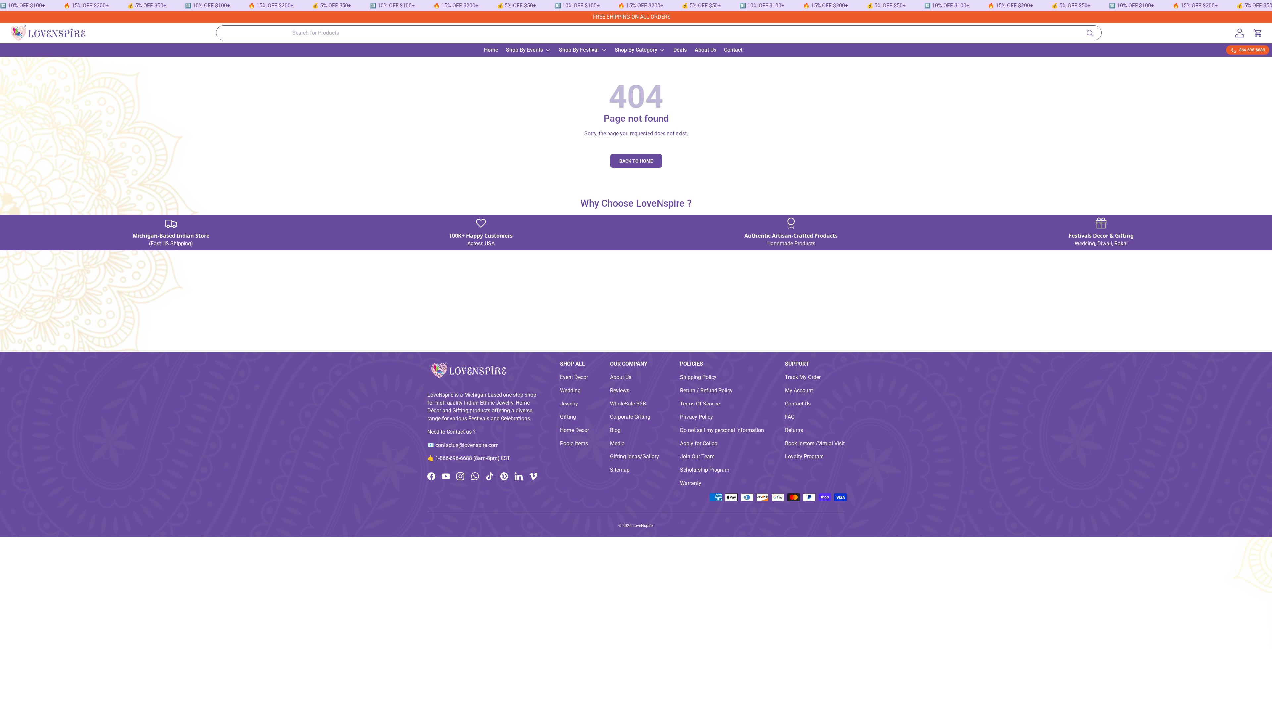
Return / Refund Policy (706, 390)
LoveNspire (643, 525)
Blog (615, 430)
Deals (680, 50)
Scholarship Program (704, 470)
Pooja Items (574, 443)
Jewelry (569, 404)
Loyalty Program (804, 456)
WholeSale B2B (628, 404)
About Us (705, 50)
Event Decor (574, 377)
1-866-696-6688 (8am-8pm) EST (472, 458)
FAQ (790, 417)
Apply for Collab (698, 443)
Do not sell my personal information (722, 430)
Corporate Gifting (630, 417)
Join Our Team (697, 456)
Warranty (690, 483)
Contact (733, 50)
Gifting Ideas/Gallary (634, 456)
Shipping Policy (698, 377)
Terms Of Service (700, 404)
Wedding (570, 390)
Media (617, 443)
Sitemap (620, 470)
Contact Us (798, 404)
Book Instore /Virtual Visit (815, 443)
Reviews (619, 390)
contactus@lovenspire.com (467, 445)
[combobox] (659, 32)
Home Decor (574, 430)
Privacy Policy (696, 417)
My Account (799, 390)
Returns (794, 430)
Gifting (568, 417)
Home (491, 50)
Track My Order (803, 377)
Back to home (636, 161)
